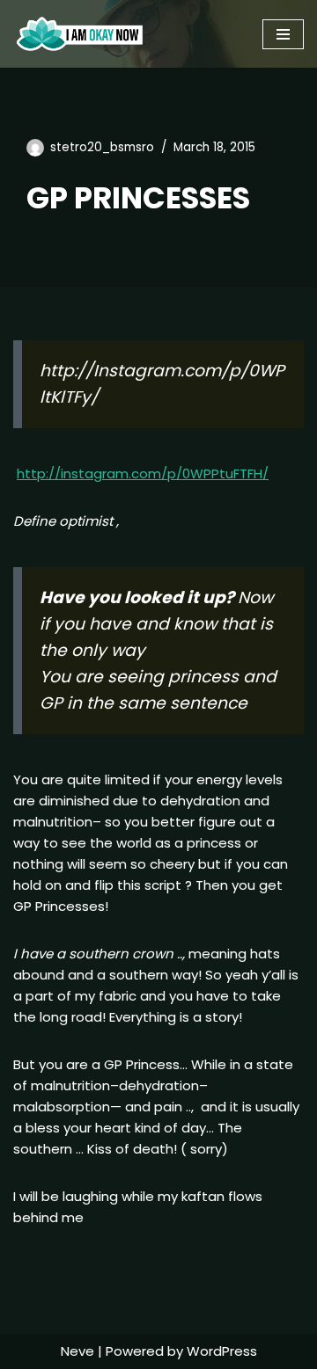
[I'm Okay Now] (79, 33)
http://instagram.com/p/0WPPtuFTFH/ (143, 473)
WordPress (222, 1351)
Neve (77, 1351)
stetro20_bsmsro (102, 147)
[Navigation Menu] (283, 34)
